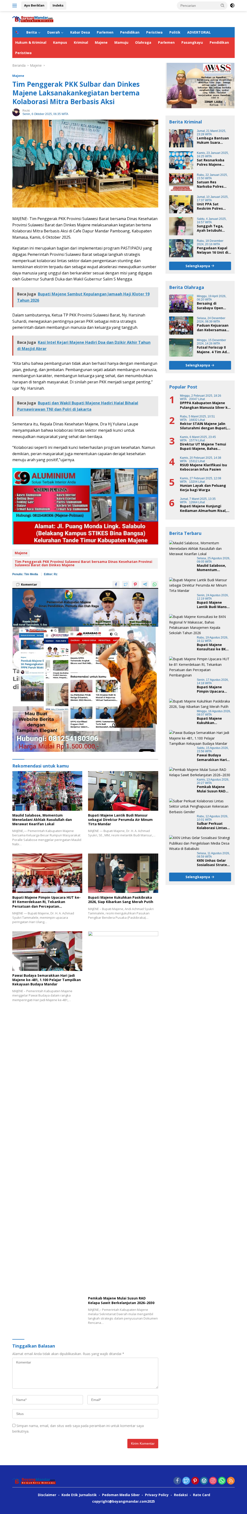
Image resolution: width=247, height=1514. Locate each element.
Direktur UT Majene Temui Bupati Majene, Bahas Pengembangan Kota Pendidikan (203, 446)
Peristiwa (154, 32)
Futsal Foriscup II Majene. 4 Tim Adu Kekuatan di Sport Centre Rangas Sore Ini (213, 349)
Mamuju (121, 42)
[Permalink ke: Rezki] (16, 111)
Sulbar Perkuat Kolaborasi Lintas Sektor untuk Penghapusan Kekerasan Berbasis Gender (212, 825)
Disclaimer (47, 1494)
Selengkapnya (198, 266)
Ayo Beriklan (34, 5)
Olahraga (143, 42)
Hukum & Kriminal (30, 42)
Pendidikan (129, 32)
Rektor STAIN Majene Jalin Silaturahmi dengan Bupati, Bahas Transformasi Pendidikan (203, 426)
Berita (31, 32)
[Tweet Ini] (125, 584)
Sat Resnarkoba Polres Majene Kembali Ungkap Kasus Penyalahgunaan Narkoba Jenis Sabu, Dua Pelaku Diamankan (212, 162)
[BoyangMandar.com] (32, 18)
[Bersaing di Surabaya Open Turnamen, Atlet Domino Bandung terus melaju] (181, 303)
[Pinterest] (195, 1481)
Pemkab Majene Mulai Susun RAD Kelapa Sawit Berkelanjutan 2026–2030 (121, 1300)
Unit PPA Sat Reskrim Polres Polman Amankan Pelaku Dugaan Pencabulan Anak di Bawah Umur (214, 206)
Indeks (58, 5)
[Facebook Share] (116, 584)
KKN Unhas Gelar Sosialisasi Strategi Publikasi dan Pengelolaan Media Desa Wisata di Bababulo (213, 862)
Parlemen (105, 32)
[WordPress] (204, 1481)
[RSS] (231, 1481)
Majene (101, 42)
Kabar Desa (80, 32)
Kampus (60, 42)
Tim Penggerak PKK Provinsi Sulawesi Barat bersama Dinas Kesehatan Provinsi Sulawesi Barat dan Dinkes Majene (83, 563)
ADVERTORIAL (199, 32)
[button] (222, 5)
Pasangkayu (192, 42)
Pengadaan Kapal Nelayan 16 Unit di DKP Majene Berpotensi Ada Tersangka (212, 250)
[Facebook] (177, 1481)
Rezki (26, 110)
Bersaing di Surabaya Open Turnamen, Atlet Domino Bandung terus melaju (211, 305)
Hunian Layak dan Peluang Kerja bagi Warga (203, 487)
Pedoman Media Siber (121, 1494)
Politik (174, 32)
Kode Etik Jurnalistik (79, 1494)
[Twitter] (186, 1481)
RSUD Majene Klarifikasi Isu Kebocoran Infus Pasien (203, 467)
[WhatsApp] (222, 1481)
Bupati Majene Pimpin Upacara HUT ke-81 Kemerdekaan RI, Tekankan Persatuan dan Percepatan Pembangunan (46, 902)
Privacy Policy (157, 1494)
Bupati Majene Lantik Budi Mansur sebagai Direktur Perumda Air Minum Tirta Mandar (120, 819)
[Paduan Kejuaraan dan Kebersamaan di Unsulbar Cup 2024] (181, 325)
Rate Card (201, 1494)
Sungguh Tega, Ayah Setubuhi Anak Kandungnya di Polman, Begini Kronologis (212, 228)
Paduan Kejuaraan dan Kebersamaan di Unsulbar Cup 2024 (212, 327)
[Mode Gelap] (232, 5)
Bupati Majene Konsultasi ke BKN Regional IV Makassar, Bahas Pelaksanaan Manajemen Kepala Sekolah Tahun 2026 (213, 647)
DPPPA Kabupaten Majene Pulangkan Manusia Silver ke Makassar (205, 405)
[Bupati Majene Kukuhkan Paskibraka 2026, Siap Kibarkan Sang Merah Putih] (123, 873)
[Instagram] (213, 1481)
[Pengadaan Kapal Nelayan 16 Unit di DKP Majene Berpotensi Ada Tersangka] (181, 248)
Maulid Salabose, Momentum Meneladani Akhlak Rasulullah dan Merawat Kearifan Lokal (42, 819)
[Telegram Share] (145, 584)
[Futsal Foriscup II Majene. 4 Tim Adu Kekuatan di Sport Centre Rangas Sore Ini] (181, 347)
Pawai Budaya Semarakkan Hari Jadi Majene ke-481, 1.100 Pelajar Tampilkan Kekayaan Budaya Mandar (46, 979)
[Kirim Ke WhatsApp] (154, 584)
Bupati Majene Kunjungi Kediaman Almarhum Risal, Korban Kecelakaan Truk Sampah (203, 508)
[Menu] (15, 5)
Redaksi (181, 1494)
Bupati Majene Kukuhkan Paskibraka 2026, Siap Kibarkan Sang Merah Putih (120, 899)
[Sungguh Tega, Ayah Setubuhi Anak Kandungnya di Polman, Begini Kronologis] (181, 226)
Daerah (53, 32)
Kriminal (81, 42)
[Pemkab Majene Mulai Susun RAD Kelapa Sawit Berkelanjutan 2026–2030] (123, 1112)
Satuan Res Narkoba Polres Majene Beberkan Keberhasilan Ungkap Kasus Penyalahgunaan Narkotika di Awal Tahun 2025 (212, 184)
